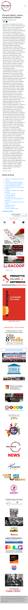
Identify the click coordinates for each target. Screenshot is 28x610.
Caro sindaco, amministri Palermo (14, 182)
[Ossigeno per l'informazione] (14, 542)
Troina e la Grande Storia (12, 208)
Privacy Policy (13, 601)
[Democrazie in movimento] (14, 567)
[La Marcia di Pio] (14, 512)
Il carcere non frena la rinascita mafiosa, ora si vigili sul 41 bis (10, 195)
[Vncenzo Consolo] (14, 580)
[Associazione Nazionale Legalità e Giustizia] (14, 549)
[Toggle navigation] (25, 6)
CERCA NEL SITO (14, 218)
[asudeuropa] (14, 304)
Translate (24, 216)
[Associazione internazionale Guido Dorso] (14, 590)
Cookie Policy (21, 601)
